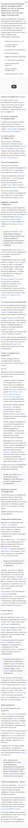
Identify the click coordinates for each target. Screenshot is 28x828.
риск (19, 666)
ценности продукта (14, 131)
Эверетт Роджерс (15, 219)
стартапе (5, 295)
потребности (5, 549)
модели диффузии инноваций (13, 279)
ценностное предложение (9, 158)
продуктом (16, 262)
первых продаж (12, 129)
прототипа (4, 809)
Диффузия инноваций (8, 222)
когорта (23, 785)
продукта (19, 126)
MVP (12, 112)
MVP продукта (15, 809)
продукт (24, 109)
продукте (21, 102)
